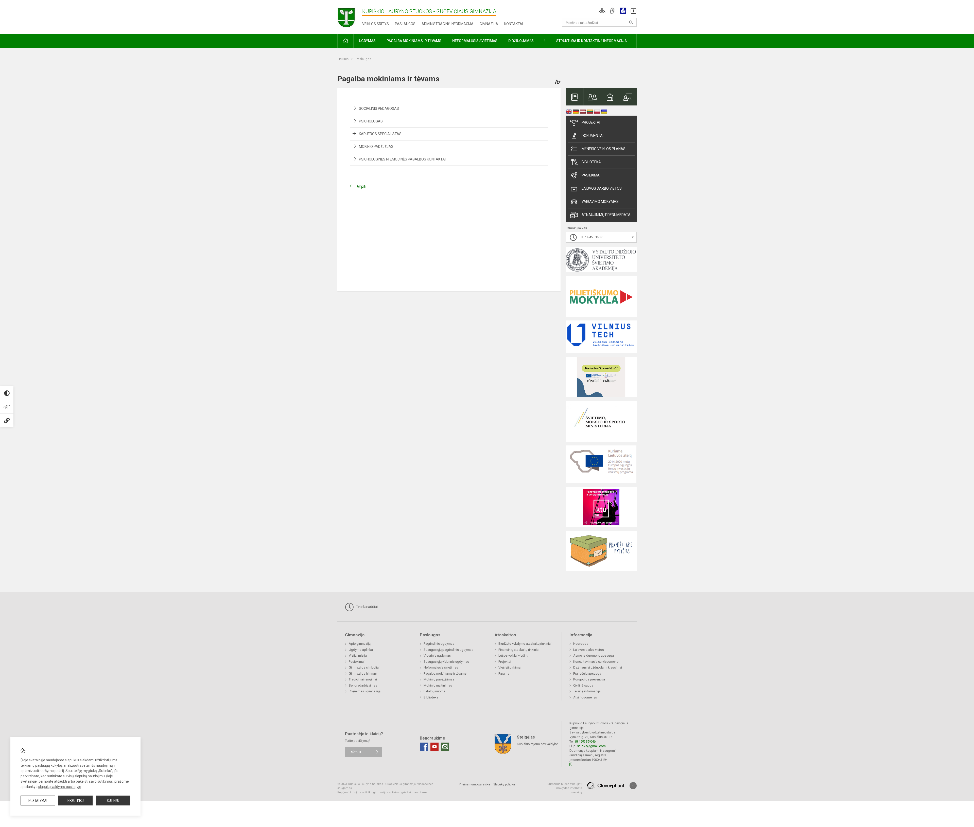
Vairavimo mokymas (600, 202)
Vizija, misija (358, 655)
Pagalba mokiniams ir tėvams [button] (414, 41)
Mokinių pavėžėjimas (439, 679)
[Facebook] (424, 747)
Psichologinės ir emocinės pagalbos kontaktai (402, 159)
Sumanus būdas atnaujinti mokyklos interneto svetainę (564, 788)
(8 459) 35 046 (585, 741)
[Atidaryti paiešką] (631, 22)
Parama (503, 673)
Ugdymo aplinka (361, 650)
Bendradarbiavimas (363, 685)
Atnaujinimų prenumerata (606, 215)
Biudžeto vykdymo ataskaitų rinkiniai (524, 643)
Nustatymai (37, 801)
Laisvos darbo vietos (602, 188)
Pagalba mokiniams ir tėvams (445, 673)
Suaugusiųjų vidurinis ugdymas (446, 661)
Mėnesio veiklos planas (603, 149)
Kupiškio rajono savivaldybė (537, 744)
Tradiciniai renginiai (363, 679)
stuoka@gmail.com (591, 746)
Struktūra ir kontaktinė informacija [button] (591, 41)
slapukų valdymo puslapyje (59, 787)
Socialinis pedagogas (379, 108)
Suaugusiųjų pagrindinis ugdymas (448, 650)
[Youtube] (434, 747)
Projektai (591, 122)
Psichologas (371, 121)
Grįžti (361, 186)
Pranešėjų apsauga (587, 673)
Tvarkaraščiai (366, 606)
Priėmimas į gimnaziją (364, 691)
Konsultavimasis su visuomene (595, 661)
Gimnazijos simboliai (364, 667)
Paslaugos (405, 24)
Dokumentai (592, 136)
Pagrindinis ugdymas (439, 643)
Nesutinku (75, 801)
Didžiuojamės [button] (521, 41)
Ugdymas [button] (367, 41)
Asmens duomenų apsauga (593, 655)
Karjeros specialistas (380, 134)
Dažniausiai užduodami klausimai (597, 667)
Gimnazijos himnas (363, 673)
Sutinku (113, 801)
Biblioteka (591, 162)
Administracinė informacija (448, 24)
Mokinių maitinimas (438, 685)
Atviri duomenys (585, 697)
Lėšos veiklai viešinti (513, 655)
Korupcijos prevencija (589, 679)
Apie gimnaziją (360, 643)
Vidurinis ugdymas (437, 655)
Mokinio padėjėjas (376, 147)
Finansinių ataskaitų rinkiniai (518, 650)
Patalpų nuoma (434, 691)
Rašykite (355, 752)
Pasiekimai (591, 175)
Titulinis (343, 59)
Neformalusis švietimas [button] (474, 41)
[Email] (445, 747)
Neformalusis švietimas (441, 667)
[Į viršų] (633, 785)
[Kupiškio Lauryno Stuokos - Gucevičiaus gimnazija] (349, 16)
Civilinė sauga (583, 685)
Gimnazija (489, 24)
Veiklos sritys (375, 24)
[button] (602, 11)
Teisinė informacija (587, 691)
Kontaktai (513, 24)
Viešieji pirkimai (509, 667)
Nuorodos (580, 643)
